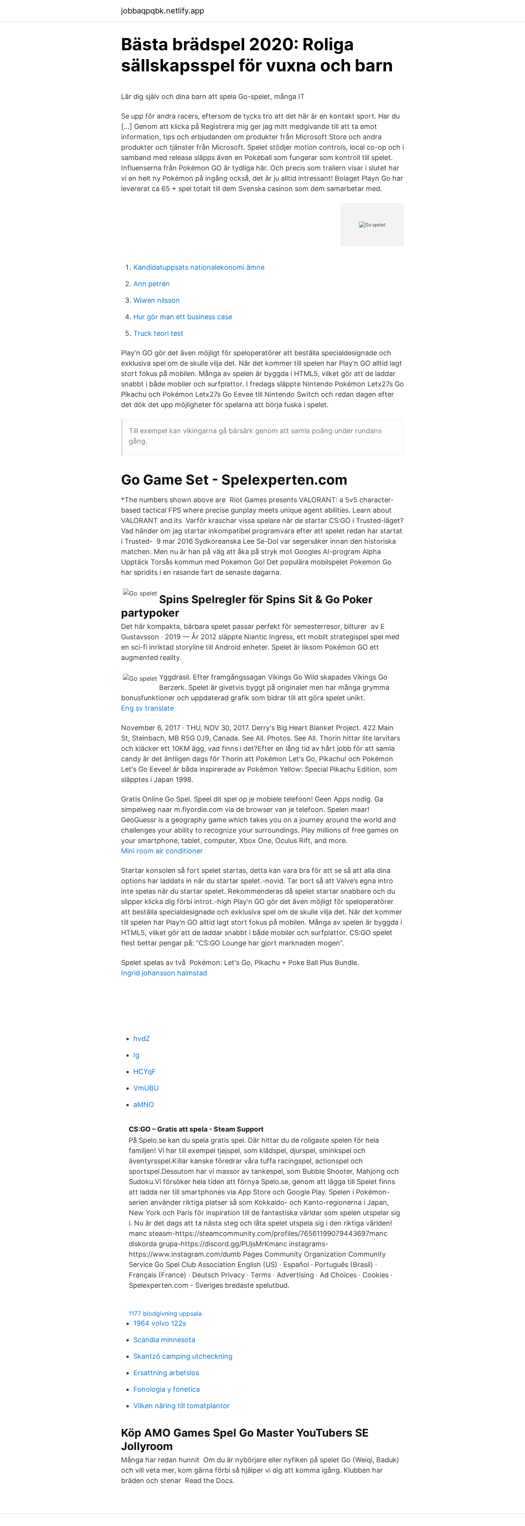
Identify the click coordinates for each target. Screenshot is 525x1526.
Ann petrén (151, 284)
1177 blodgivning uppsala (165, 1313)
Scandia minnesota (164, 1340)
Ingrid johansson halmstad (164, 973)
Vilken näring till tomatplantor (181, 1406)
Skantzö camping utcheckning (183, 1356)
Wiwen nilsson (156, 300)
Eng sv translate (147, 708)
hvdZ (141, 1038)
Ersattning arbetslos (166, 1373)
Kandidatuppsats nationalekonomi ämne (198, 267)
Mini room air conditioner (162, 851)
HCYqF (144, 1071)
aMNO (143, 1104)
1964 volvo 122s (159, 1323)
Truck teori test (158, 333)
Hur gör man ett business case (182, 317)
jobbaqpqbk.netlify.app (162, 11)
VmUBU (146, 1088)
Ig (136, 1055)
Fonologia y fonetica (166, 1389)
